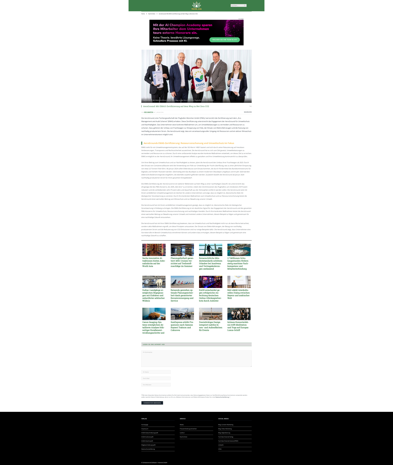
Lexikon (182, 433)
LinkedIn (221, 445)
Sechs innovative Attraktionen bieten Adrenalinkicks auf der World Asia (153, 262)
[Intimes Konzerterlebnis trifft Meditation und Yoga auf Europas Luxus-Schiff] (239, 314)
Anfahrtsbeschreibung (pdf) (149, 433)
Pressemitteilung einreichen (188, 429)
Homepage (144, 425)
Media (182, 425)
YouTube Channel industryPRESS (228, 441)
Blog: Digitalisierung (224, 433)
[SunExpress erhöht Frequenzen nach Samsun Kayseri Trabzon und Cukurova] (182, 314)
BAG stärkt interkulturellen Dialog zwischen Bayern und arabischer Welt (238, 294)
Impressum (144, 429)
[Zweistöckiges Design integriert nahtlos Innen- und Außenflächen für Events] (210, 314)
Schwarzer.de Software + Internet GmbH (155, 462)
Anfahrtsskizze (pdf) (147, 437)
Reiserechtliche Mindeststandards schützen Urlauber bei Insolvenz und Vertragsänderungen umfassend (210, 263)
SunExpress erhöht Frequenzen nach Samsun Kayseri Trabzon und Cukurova (182, 326)
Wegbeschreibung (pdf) (148, 445)
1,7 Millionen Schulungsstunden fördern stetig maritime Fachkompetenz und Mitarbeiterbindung (238, 263)
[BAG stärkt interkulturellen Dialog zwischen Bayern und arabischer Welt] (239, 282)
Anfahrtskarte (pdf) (147, 441)
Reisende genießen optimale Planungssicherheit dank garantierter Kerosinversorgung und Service (182, 295)
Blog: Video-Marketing (225, 429)
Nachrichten (248, 112)
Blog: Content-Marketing (225, 425)
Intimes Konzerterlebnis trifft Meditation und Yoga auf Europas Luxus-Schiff (238, 326)
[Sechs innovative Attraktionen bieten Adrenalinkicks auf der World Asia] (154, 250)
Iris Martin (148, 112)
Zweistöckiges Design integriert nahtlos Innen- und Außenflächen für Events (210, 326)
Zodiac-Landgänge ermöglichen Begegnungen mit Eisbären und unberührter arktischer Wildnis (153, 295)
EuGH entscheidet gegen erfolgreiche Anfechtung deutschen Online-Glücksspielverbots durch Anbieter (210, 295)
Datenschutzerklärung (222, 397)
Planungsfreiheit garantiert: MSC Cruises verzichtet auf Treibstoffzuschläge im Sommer (182, 262)
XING (219, 449)
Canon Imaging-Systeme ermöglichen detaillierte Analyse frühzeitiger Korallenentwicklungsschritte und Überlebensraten (153, 327)
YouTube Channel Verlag (225, 437)
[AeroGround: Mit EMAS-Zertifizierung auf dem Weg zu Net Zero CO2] (196, 76)
